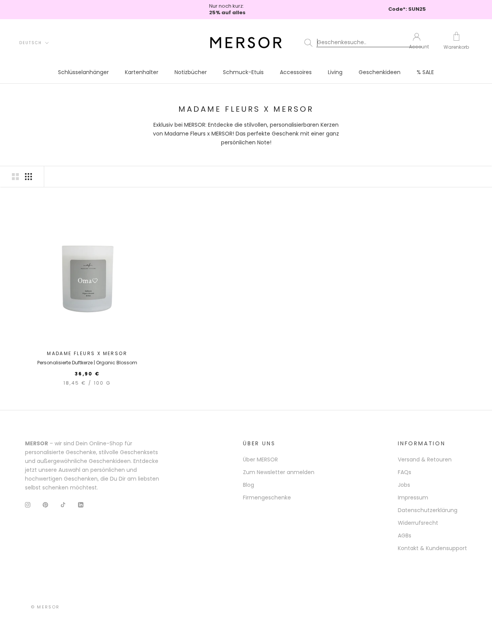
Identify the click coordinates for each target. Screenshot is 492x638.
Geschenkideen (380, 72)
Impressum (413, 497)
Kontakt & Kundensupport (432, 548)
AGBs (404, 535)
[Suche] (351, 42)
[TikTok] (63, 504)
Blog (248, 485)
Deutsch (30, 43)
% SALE (425, 72)
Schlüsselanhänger (83, 72)
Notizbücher (191, 72)
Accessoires (296, 72)
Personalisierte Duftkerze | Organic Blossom (87, 362)
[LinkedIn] (80, 504)
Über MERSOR (260, 459)
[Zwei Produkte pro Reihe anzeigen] (15, 176)
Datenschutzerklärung (427, 510)
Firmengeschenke (267, 497)
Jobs (404, 485)
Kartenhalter (141, 72)
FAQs (404, 472)
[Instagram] (27, 504)
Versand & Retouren (425, 459)
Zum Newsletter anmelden (278, 472)
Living (335, 72)
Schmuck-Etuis (243, 72)
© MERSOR (45, 607)
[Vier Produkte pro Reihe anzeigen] (28, 176)
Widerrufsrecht (418, 523)
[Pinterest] (45, 504)
